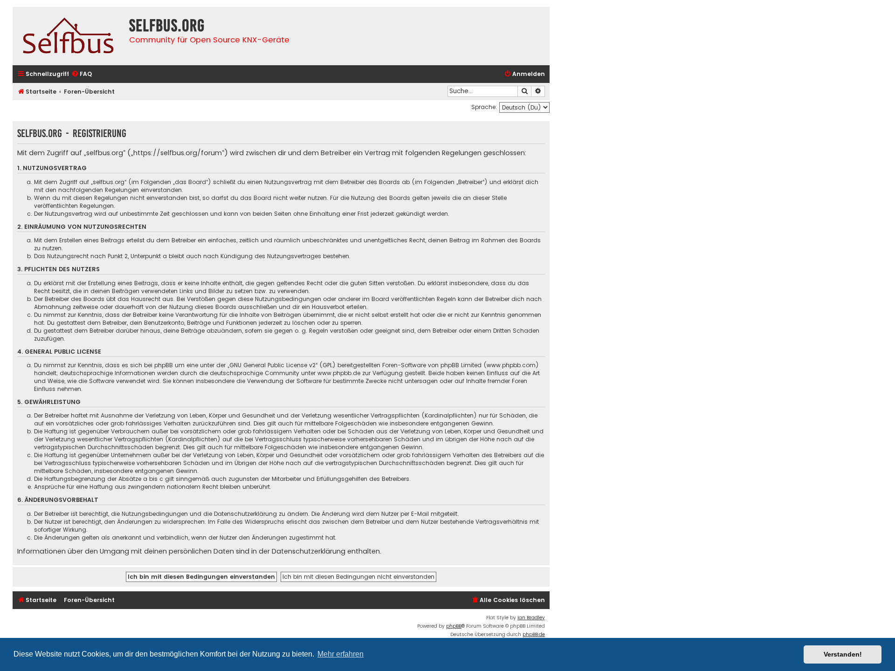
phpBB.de (534, 634)
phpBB (453, 626)
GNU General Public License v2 (272, 365)
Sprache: (484, 107)
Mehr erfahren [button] (340, 654)
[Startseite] (68, 36)
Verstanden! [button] (843, 654)
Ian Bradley (531, 617)
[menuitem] (81, 74)
